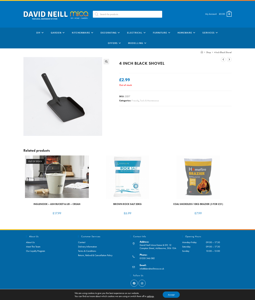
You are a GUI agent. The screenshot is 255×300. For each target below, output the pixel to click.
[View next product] (229, 59)
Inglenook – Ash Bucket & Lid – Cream (56, 204)
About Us (30, 242)
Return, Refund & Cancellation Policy (95, 255)
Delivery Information (87, 246)
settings (150, 296)
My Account (211, 13)
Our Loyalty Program (35, 250)
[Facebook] (134, 283)
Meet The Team (33, 246)
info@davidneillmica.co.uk (152, 268)
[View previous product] (223, 59)
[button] (106, 61)
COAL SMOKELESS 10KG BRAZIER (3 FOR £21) (198, 204)
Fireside (135, 100)
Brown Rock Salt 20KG (127, 204)
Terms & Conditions (87, 250)
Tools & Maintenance (149, 100)
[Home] (202, 52)
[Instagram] (142, 283)
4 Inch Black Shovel (223, 52)
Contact (81, 242)
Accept (171, 294)
